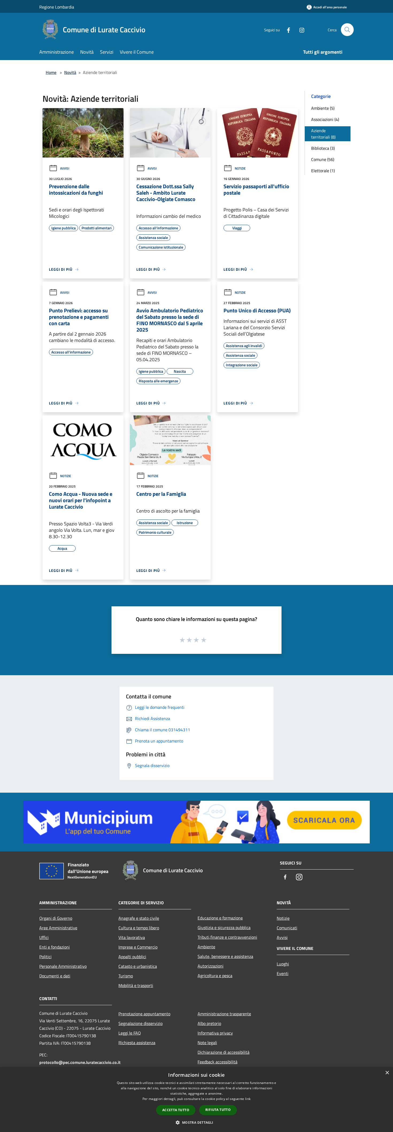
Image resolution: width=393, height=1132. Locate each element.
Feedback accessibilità (217, 1062)
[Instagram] (299, 29)
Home (51, 72)
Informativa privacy (215, 1033)
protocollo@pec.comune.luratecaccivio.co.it (80, 1062)
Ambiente (206, 947)
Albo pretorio (209, 1023)
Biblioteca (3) (323, 148)
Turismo (125, 976)
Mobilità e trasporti (135, 985)
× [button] (387, 1073)
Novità (70, 72)
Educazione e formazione (220, 918)
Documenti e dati (54, 976)
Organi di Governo (55, 918)
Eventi (282, 973)
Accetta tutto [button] (175, 1110)
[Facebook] (286, 29)
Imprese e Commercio (137, 947)
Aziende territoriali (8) (323, 133)
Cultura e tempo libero (138, 928)
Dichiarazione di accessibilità (223, 1052)
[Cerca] (347, 29)
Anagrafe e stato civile (138, 918)
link (248, 1098)
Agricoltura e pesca (215, 975)
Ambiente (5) (322, 108)
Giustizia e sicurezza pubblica (224, 927)
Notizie (240, 168)
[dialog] (196, 1099)
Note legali (207, 1042)
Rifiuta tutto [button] (218, 1109)
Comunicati (287, 928)
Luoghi (283, 964)
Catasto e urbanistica (137, 966)
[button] (196, 1122)
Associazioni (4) (325, 119)
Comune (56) (322, 159)
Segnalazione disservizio (140, 1023)
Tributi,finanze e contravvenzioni (227, 937)
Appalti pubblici (132, 956)
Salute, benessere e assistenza (225, 956)
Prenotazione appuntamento (144, 1014)
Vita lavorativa (131, 937)
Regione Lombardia (56, 7)
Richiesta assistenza (136, 1042)
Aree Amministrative (58, 928)
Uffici (44, 937)
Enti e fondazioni (54, 947)
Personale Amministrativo (63, 966)
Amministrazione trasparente (224, 1014)
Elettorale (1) (323, 170)
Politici (45, 956)
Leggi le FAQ (129, 1033)
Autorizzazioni (211, 966)
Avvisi (64, 168)
